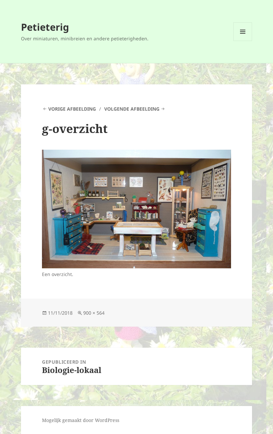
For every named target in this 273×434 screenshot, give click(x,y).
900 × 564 (94, 313)
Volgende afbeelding (131, 109)
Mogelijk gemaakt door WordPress (80, 420)
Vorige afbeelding (72, 109)
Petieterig (45, 26)
